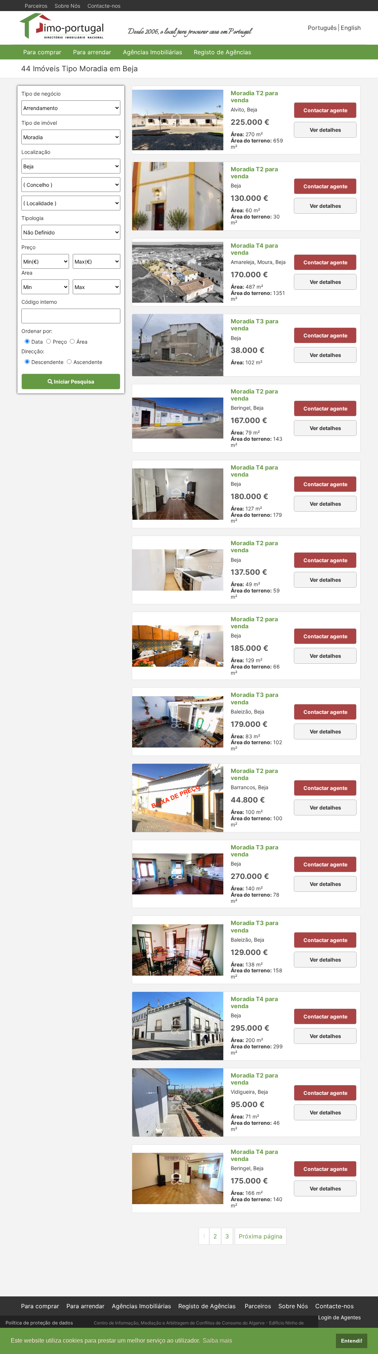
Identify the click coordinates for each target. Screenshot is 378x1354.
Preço (28, 247)
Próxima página (260, 1236)
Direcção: (32, 351)
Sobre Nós (67, 6)
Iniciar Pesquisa (73, 381)
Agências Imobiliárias (152, 52)
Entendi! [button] (351, 1341)
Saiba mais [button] (217, 1340)
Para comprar (42, 52)
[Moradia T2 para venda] (177, 120)
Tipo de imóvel (39, 123)
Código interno (39, 302)
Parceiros (36, 6)
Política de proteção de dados (39, 1323)
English (351, 27)
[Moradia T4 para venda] (177, 272)
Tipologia (32, 218)
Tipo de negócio (41, 93)
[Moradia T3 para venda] (177, 345)
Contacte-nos (103, 6)
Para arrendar (92, 52)
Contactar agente (325, 110)
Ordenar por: (36, 331)
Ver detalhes (325, 130)
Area (26, 272)
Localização (35, 152)
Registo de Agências (222, 52)
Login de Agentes (339, 1317)
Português (322, 27)
